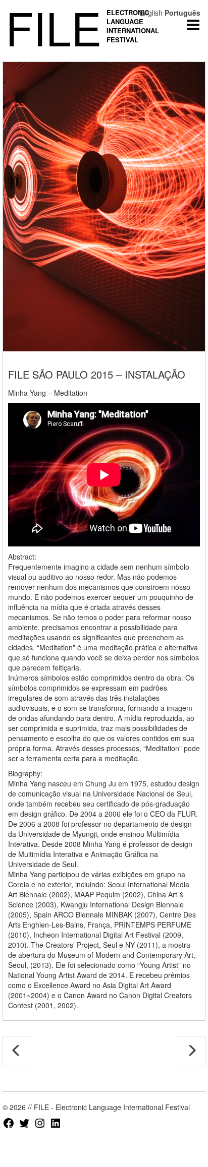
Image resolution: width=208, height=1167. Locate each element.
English (151, 13)
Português (182, 13)
